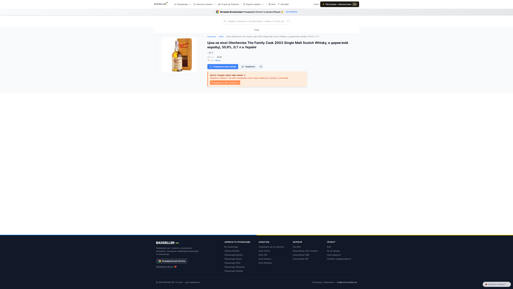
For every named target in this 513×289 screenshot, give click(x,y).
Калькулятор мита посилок (305, 251)
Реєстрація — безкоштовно (341, 4)
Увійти (316, 4)
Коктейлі (297, 247)
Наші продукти (334, 255)
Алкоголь (212, 36)
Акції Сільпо (264, 251)
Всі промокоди (231, 247)
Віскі (222, 36)
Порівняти (250, 66)
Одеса (217, 60)
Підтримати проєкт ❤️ (166, 266)
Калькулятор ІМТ (300, 259)
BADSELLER (165, 243)
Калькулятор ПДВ (301, 255)
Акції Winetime (265, 263)
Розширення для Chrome (173, 261)
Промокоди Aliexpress (234, 267)
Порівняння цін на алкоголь (271, 247)
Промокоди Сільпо (233, 259)
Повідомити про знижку (224, 66)
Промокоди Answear (233, 271)
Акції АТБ (263, 255)
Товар (256, 30)
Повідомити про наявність (225, 82)
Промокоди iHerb (232, 263)
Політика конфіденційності (339, 259)
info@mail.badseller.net (347, 282)
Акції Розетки (265, 259)
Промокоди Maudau (233, 255)
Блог (329, 247)
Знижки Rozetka (231, 251)
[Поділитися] (260, 66)
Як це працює (333, 251)
